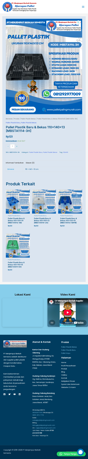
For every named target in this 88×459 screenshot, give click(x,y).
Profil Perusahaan (68, 366)
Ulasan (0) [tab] (30, 163)
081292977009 (37, 412)
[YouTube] (15, 394)
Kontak (64, 378)
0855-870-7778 (38, 415)
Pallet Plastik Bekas (28, 119)
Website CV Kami (68, 387)
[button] (78, 22)
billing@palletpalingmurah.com (43, 425)
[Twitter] (9, 394)
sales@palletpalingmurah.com (43, 420)
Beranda (9, 119)
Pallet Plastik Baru (13, 123)
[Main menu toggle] (83, 6)
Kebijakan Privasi (68, 381)
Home (63, 362)
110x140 (65, 152)
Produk (16, 119)
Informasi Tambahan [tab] (15, 163)
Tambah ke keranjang (33, 146)
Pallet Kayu (65, 353)
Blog (63, 372)
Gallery (64, 375)
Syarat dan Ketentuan (70, 384)
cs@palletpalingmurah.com (46, 428)
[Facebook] (4, 394)
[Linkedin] (20, 394)
